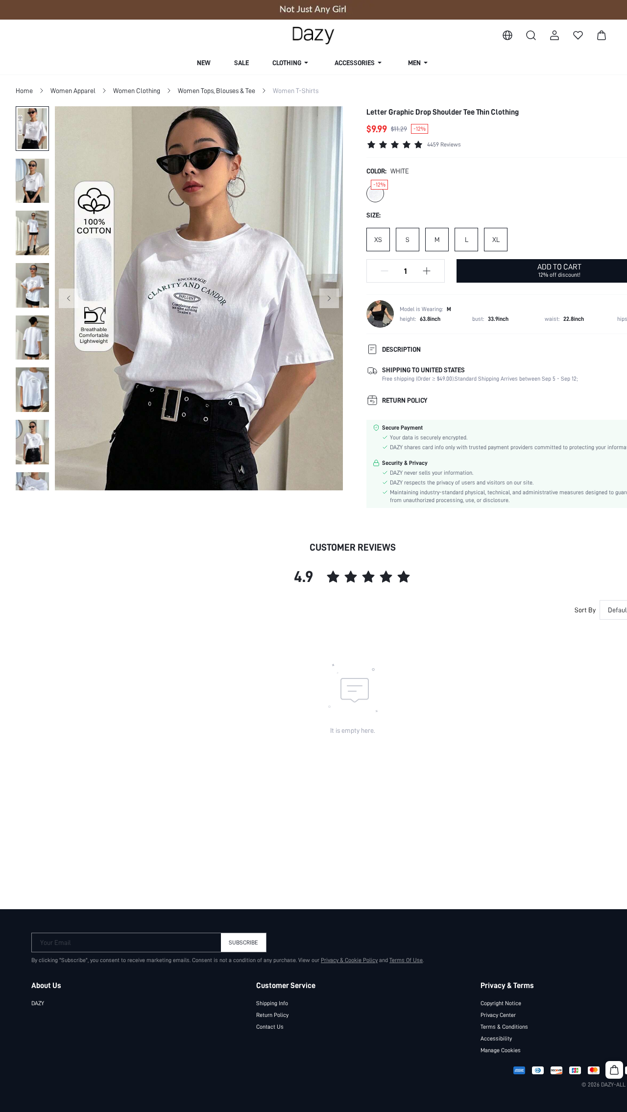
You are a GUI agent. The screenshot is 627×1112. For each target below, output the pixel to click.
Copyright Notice (501, 1003)
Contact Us (270, 1026)
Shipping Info (272, 1003)
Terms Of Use (406, 960)
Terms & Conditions (504, 1026)
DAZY (37, 1003)
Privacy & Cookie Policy (349, 960)
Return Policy (272, 1015)
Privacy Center (498, 1015)
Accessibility (496, 1038)
